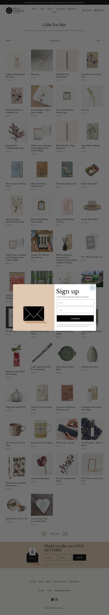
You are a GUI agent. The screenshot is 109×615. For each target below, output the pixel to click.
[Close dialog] (92, 287)
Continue (75, 318)
